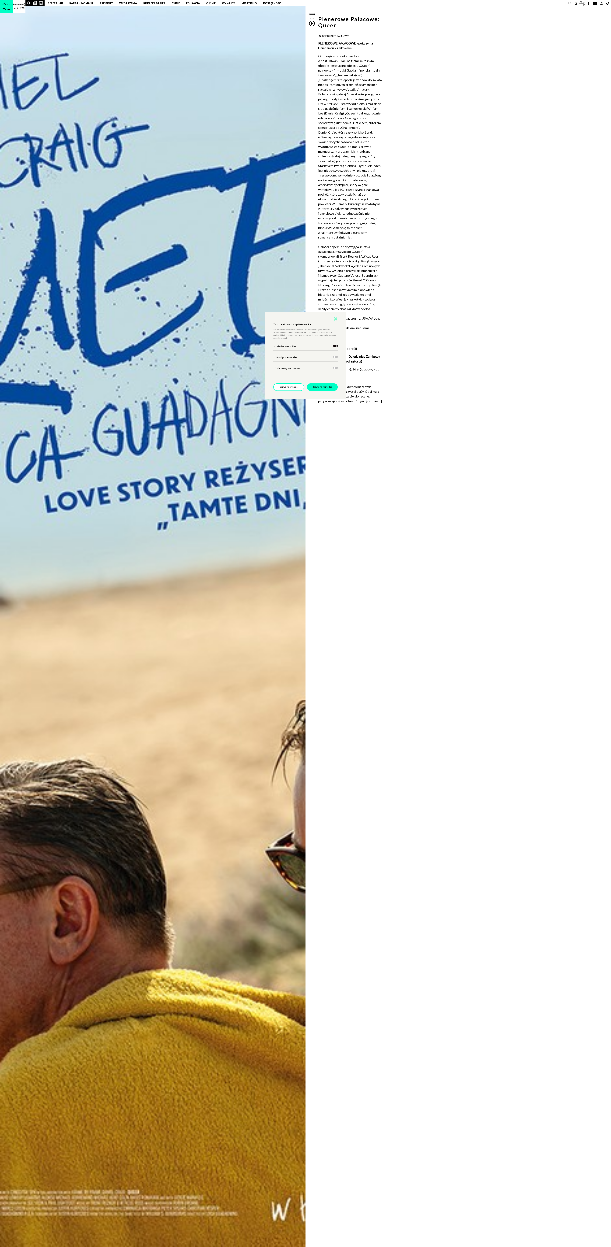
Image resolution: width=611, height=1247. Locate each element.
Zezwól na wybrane (289, 387)
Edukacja (193, 3)
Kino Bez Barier (154, 3)
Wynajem (228, 3)
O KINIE (211, 3)
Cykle (176, 3)
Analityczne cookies (286, 357)
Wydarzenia (128, 3)
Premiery (106, 3)
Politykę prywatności (318, 335)
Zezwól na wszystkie (322, 387)
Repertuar (55, 3)
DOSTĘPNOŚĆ (272, 3)
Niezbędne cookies (286, 346)
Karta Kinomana (81, 3)
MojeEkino (249, 3)
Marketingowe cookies (288, 368)
